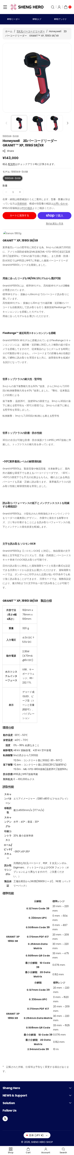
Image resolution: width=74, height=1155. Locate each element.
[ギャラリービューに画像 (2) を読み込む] (37, 123)
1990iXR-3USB (13, 178)
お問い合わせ (60, 203)
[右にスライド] (67, 123)
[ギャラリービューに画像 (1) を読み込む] (19, 123)
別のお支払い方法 (54, 223)
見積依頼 (22, 203)
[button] (5, 7)
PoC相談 (27, 208)
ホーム (8, 31)
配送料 (11, 164)
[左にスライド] (6, 123)
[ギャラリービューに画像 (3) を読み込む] (55, 123)
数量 (5, 185)
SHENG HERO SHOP (42, 1142)
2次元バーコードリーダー (31, 31)
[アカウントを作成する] (59, 7)
